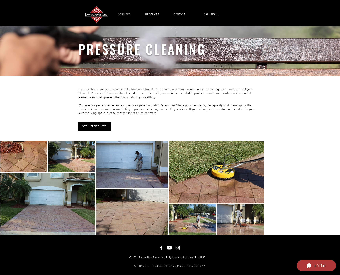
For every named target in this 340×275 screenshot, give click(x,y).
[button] (94, 126)
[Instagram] (178, 248)
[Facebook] (161, 248)
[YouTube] (169, 248)
